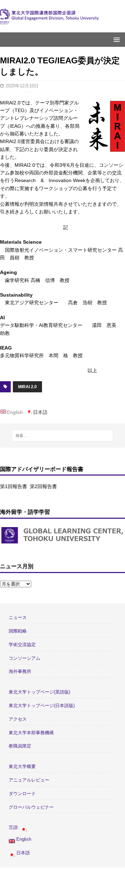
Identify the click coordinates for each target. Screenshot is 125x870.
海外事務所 (20, 671)
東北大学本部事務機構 (31, 732)
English (23, 839)
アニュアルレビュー (29, 780)
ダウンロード (22, 793)
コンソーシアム (24, 658)
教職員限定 (20, 745)
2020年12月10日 (22, 85)
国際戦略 (18, 631)
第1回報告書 (13, 486)
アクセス (18, 719)
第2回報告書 (43, 486)
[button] (115, 39)
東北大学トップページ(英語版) (39, 692)
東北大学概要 (22, 766)
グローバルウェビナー (31, 807)
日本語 (22, 852)
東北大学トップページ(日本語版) (42, 705)
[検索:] (62, 435)
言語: (14, 827)
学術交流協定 (22, 644)
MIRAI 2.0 (27, 386)
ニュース (18, 617)
